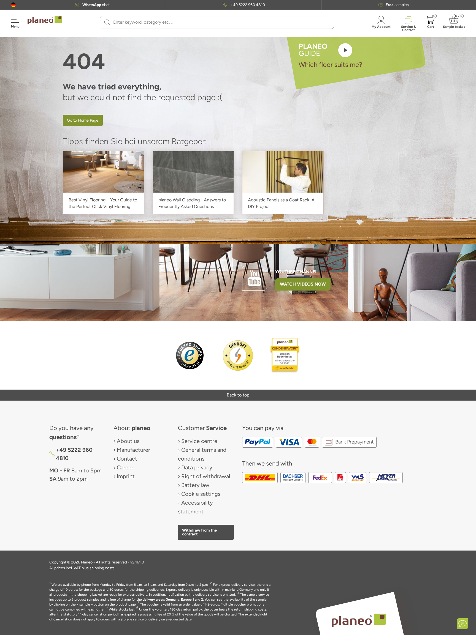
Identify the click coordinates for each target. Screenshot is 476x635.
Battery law (195, 485)
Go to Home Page (82, 120)
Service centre (199, 441)
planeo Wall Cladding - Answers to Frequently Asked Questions (192, 203)
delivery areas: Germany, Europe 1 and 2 (173, 599)
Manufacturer (133, 450)
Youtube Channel (296, 271)
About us (128, 441)
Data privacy (196, 467)
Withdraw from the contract (199, 532)
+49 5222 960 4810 (248, 5)
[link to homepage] (45, 20)
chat (96, 5)
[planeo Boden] (359, 620)
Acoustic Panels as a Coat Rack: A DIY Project (281, 203)
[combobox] (220, 22)
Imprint (126, 476)
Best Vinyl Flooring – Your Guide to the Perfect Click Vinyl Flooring (103, 203)
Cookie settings (200, 494)
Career (125, 467)
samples (397, 5)
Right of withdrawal (205, 476)
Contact (127, 458)
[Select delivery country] (13, 4)
